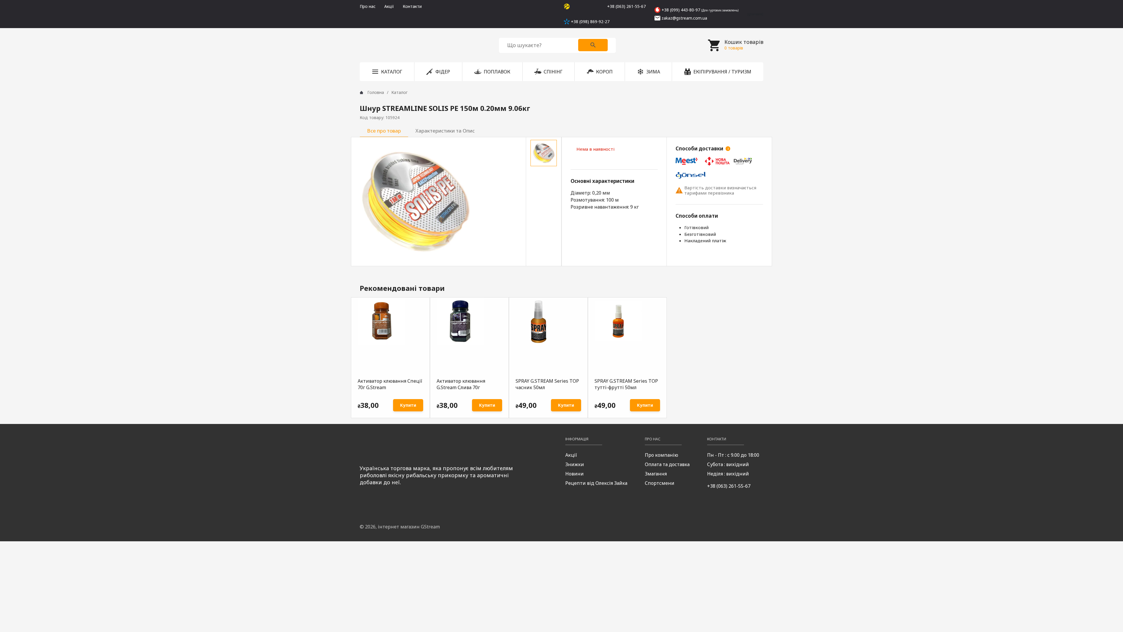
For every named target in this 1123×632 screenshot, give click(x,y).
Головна (375, 92)
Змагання (656, 474)
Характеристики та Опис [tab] (445, 130)
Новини (574, 474)
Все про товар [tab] (384, 130)
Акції (389, 6)
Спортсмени (659, 483)
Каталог (399, 92)
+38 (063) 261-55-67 (728, 486)
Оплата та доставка (667, 464)
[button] (387, 71)
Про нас (368, 6)
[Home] (361, 92)
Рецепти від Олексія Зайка (596, 483)
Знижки (574, 464)
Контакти (412, 6)
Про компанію (661, 455)
